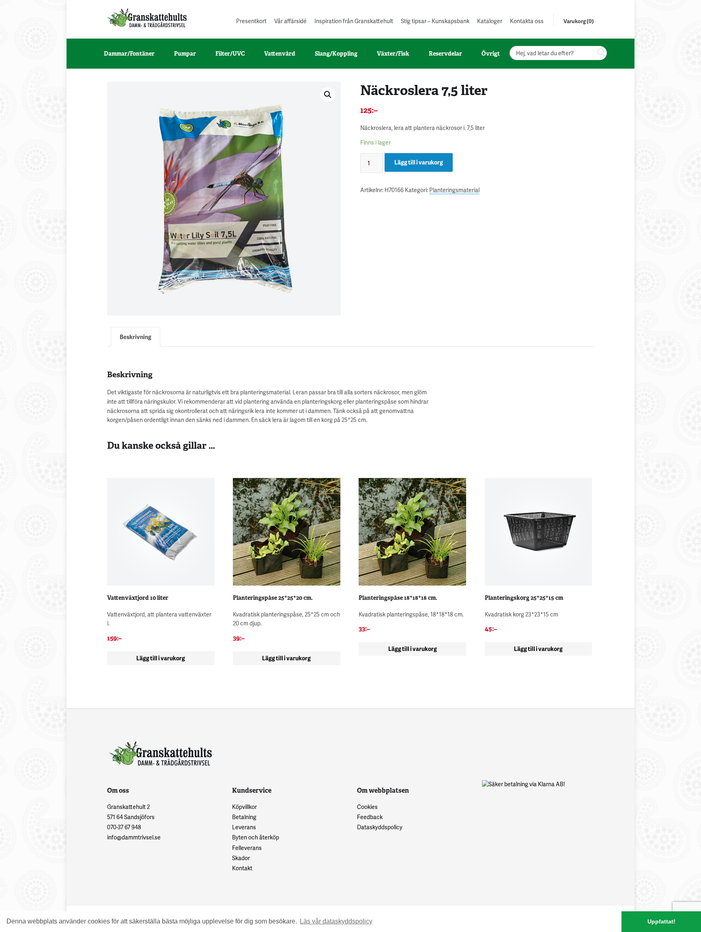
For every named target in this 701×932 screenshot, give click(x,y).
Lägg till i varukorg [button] (160, 658)
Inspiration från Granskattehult (353, 21)
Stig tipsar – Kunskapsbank (435, 21)
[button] (327, 94)
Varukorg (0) (578, 21)
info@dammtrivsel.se (134, 837)
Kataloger (489, 21)
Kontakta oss (527, 21)
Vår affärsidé (290, 21)
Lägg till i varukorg (418, 162)
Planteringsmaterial (454, 190)
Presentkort (251, 21)
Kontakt (242, 868)
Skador (241, 858)
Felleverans (247, 848)
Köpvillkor (244, 807)
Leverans (244, 827)
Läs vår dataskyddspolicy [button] (336, 921)
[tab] (135, 337)
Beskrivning (135, 337)
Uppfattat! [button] (661, 921)
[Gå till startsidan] (146, 17)
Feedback (370, 817)
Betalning (244, 817)
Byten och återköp (255, 837)
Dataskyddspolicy (379, 827)
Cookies (367, 807)
